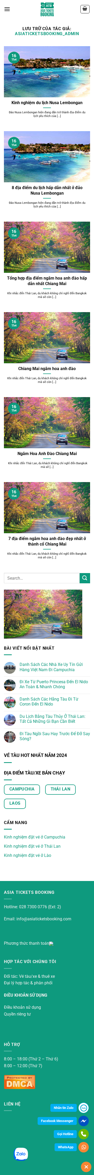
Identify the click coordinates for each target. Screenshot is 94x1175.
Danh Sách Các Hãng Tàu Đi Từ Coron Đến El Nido (49, 702)
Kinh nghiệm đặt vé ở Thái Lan (32, 846)
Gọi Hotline (65, 1134)
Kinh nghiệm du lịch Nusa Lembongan (47, 102)
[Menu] (7, 9)
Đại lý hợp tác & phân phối (28, 982)
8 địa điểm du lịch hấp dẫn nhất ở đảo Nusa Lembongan (47, 190)
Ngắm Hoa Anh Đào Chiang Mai (47, 453)
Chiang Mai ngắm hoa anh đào (47, 368)
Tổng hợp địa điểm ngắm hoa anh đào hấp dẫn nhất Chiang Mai (47, 281)
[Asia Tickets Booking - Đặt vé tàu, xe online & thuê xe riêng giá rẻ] (47, 9)
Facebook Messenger (57, 1121)
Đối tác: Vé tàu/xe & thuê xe (29, 976)
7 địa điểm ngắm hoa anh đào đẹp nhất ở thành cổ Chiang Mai (47, 541)
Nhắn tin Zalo (63, 1108)
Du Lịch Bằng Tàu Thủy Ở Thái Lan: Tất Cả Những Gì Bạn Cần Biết (52, 719)
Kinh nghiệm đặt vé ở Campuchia (34, 837)
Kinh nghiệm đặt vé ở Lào (27, 855)
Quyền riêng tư (17, 1014)
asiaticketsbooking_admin (47, 33)
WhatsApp (65, 1147)
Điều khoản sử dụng (22, 1007)
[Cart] (85, 9)
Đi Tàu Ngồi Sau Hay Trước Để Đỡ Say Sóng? (55, 736)
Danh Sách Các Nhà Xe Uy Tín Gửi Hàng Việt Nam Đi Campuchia (51, 667)
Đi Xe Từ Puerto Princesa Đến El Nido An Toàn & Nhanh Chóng (54, 684)
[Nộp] (85, 578)
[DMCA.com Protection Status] (19, 1081)
